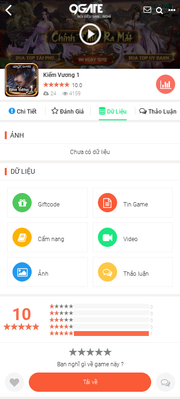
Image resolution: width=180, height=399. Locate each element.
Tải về (90, 382)
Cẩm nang (50, 239)
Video (130, 239)
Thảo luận (162, 111)
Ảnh (17, 135)
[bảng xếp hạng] (165, 86)
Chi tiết (25, 111)
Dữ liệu (116, 111)
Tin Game (135, 204)
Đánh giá (71, 111)
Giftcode (48, 204)
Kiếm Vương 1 (61, 75)
